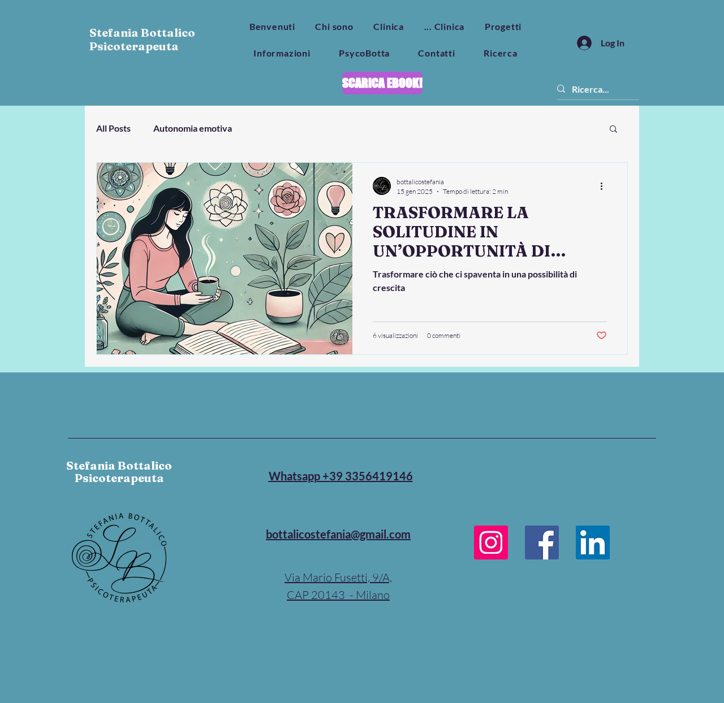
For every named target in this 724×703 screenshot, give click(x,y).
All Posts (113, 128)
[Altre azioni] (605, 186)
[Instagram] (491, 542)
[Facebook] (542, 542)
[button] (613, 130)
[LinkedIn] (593, 542)
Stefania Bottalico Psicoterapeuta (142, 39)
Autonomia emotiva (192, 128)
